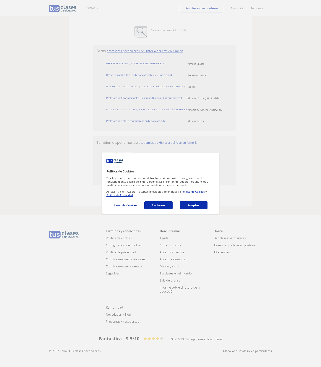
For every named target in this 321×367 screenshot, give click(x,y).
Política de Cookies (193, 191)
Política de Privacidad (119, 195)
